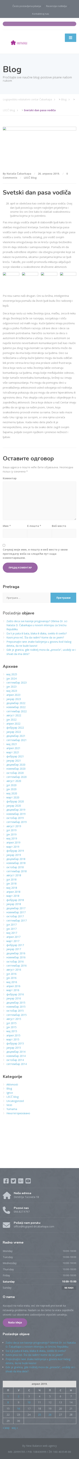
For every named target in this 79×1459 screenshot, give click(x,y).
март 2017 (12, 941)
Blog (9, 1088)
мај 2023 (11, 690)
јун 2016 (11, 978)
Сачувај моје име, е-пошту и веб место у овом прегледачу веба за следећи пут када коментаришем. (35, 553)
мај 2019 (11, 838)
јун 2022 (11, 719)
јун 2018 (11, 883)
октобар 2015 (15, 1010)
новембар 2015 (16, 1006)
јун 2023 (11, 686)
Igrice (9, 1092)
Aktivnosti (12, 1084)
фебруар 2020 (15, 801)
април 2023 (13, 695)
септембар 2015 (16, 1015)
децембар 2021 (15, 736)
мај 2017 (11, 933)
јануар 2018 (13, 904)
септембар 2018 (16, 871)
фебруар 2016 (15, 994)
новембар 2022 (16, 707)
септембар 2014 (16, 1064)
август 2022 (13, 715)
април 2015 (13, 1035)
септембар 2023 (16, 682)
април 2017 (13, 937)
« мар (6, 1428)
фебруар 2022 (15, 727)
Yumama (11, 1109)
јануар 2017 (13, 949)
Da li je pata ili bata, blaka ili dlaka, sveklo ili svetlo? (36, 633)
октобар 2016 (15, 961)
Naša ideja (15, 1322)
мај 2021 (11, 744)
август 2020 (13, 781)
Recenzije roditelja (56, 6)
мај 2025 (11, 674)
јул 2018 (11, 879)
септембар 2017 (16, 920)
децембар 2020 (15, 764)
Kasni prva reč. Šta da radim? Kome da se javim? (35, 637)
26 (50, 1414)
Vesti (9, 1105)
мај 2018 (11, 887)
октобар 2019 (15, 818)
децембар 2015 (15, 1002)
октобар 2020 (15, 773)
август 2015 (13, 1019)
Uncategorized (15, 1101)
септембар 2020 (16, 777)
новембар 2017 (16, 912)
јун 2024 (11, 678)
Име (7, 526)
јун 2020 (11, 789)
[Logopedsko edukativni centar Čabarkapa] (19, 41)
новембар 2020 (16, 768)
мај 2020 (11, 793)
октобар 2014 (15, 1060)
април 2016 (13, 986)
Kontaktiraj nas (40, 13)
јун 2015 (11, 1027)
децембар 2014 (15, 1051)
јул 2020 (11, 785)
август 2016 (13, 969)
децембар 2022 (15, 703)
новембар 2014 (16, 1056)
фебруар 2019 (15, 850)
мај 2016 (11, 982)
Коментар (10, 478)
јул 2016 (11, 974)
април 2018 (13, 891)
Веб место (59, 526)
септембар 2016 (16, 965)
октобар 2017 (15, 916)
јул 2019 (11, 830)
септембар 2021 (16, 740)
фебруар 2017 (15, 945)
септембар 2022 (16, 711)
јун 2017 (11, 928)
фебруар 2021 (15, 756)
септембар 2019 (16, 822)
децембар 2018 (15, 859)
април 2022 (13, 723)
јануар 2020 (13, 805)
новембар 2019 (16, 814)
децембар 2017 (15, 908)
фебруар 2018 (15, 900)
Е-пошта (34, 526)
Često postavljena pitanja (26, 6)
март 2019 (12, 846)
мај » (15, 1428)
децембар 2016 (15, 953)
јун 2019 (11, 834)
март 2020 (12, 797)
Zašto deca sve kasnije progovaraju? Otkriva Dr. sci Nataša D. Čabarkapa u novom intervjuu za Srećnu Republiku (36, 625)
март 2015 (12, 1039)
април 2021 (13, 748)
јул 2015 (11, 1023)
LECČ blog (30, 177)
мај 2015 (11, 1031)
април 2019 (13, 842)
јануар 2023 (13, 699)
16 (18, 1408)
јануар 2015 (13, 1047)
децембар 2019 (15, 809)
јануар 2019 (13, 855)
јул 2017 (11, 924)
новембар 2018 (16, 863)
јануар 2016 (13, 998)
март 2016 (12, 990)
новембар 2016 (16, 957)
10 (29, 1402)
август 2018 (13, 875)
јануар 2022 (13, 732)
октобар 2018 (15, 867)
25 (39, 1414)
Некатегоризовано (18, 1113)
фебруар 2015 (15, 1043)
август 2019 (13, 826)
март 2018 (12, 895)
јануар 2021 (13, 760)
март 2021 (12, 752)
